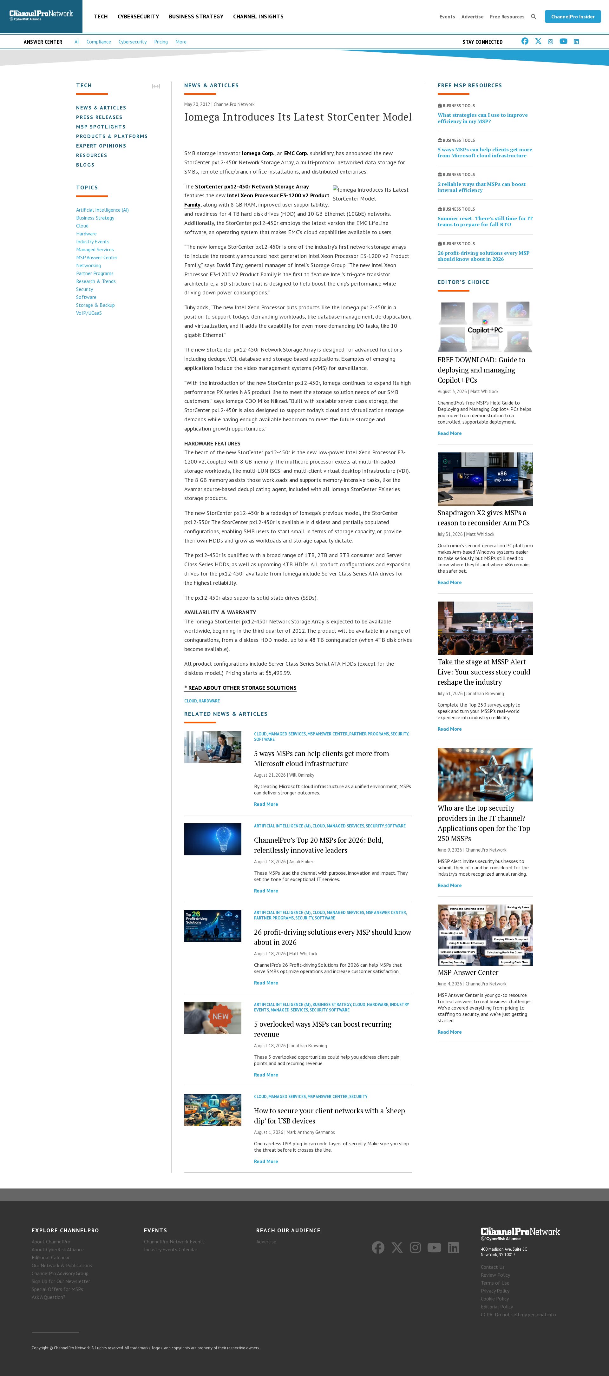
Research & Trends (96, 281)
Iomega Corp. (258, 153)
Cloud (82, 225)
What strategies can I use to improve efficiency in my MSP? (483, 117)
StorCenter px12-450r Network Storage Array (252, 186)
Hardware (86, 233)
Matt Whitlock (303, 954)
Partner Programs (95, 273)
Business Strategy (196, 16)
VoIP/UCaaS (89, 313)
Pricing (161, 41)
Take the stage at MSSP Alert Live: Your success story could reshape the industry (484, 672)
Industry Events (92, 241)
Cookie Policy (495, 1298)
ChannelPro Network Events (174, 1241)
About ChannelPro (51, 1241)
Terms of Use (495, 1283)
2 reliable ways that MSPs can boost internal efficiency (482, 187)
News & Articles (101, 107)
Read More (266, 804)
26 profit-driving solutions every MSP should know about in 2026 (484, 255)
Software (86, 297)
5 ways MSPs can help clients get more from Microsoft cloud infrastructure (485, 152)
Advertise (473, 16)
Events (447, 16)
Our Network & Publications (62, 1265)
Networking (88, 265)
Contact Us (493, 1267)
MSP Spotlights (101, 126)
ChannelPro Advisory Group (60, 1273)
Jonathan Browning (308, 1046)
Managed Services (95, 249)
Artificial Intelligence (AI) (102, 210)
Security (84, 289)
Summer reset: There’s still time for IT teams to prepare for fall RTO (485, 221)
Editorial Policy (497, 1306)
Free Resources (507, 16)
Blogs (85, 164)
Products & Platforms (112, 136)
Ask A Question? (48, 1297)
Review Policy (495, 1275)
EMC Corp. (296, 153)
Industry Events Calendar (170, 1249)
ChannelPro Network (234, 104)
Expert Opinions (101, 145)
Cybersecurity (138, 16)
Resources (92, 155)
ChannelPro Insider (573, 16)
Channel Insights (258, 16)
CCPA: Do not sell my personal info (518, 1314)
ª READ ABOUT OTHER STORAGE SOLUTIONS (240, 687)
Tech (101, 16)
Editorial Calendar (51, 1257)
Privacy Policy (495, 1290)
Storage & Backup (95, 305)
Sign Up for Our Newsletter (61, 1281)
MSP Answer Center (96, 257)
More (181, 41)
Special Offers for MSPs (57, 1289)
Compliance (99, 41)
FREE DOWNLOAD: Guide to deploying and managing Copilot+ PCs (481, 370)
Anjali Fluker (301, 862)
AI (77, 41)
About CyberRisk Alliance (58, 1249)
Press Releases (99, 117)
